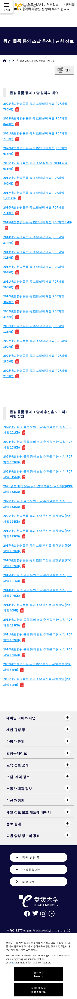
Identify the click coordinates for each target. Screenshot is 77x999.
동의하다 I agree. (38, 974)
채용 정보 (28, 882)
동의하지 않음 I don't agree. (38, 989)
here (13, 962)
